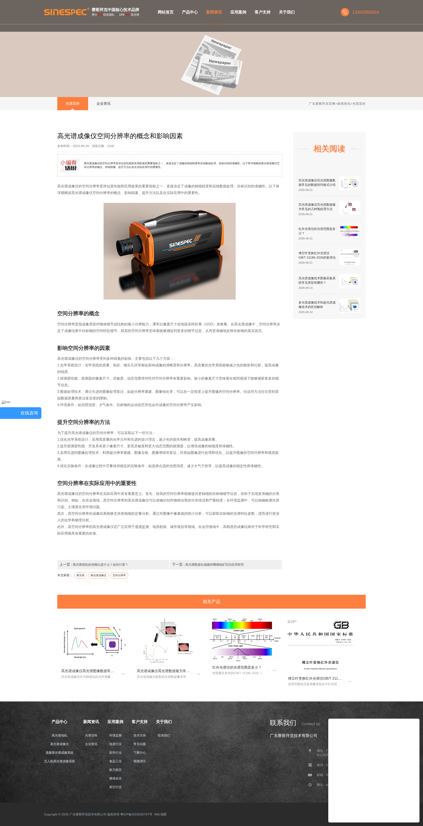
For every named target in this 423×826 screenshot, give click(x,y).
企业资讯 (103, 103)
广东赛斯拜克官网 (322, 103)
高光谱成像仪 (59, 744)
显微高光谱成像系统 (59, 752)
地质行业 (115, 744)
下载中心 (140, 752)
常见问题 (140, 744)
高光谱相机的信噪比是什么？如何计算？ (100, 564)
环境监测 (115, 735)
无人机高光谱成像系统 (59, 761)
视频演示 (140, 761)
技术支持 (140, 735)
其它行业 (115, 787)
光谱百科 (73, 103)
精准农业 (115, 778)
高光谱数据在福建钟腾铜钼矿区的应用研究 (214, 564)
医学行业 (115, 752)
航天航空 (115, 770)
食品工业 (115, 761)
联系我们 (164, 735)
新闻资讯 (344, 103)
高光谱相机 (59, 735)
